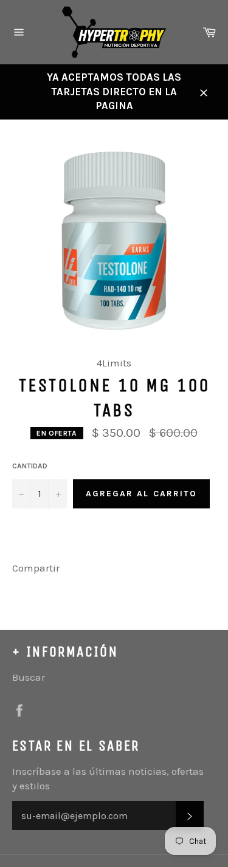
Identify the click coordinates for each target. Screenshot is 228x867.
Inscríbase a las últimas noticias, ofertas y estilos (108, 778)
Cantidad (29, 466)
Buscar (28, 677)
